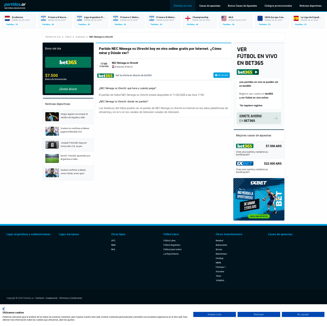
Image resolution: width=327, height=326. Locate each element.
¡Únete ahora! (68, 89)
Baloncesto (221, 245)
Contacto (39, 298)
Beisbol (219, 240)
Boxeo (219, 249)
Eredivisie (119, 66)
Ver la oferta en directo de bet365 (134, 75)
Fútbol (129, 66)
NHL (113, 249)
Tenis (218, 275)
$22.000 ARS (273, 163)
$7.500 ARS (274, 146)
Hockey (219, 258)
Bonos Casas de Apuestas (242, 5)
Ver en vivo (222, 75)
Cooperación (52, 298)
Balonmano (221, 253)
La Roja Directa (171, 253)
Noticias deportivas (311, 5)
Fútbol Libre (169, 240)
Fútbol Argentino (172, 245)
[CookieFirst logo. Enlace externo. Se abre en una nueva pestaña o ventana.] (4, 309)
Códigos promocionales (278, 5)
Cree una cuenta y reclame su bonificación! (252, 153)
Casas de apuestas (209, 5)
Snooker (220, 271)
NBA (113, 245)
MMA (218, 262)
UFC (113, 240)
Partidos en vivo (183, 5)
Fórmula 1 (221, 267)
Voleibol (220, 280)
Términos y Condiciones (70, 298)
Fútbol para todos (173, 249)
